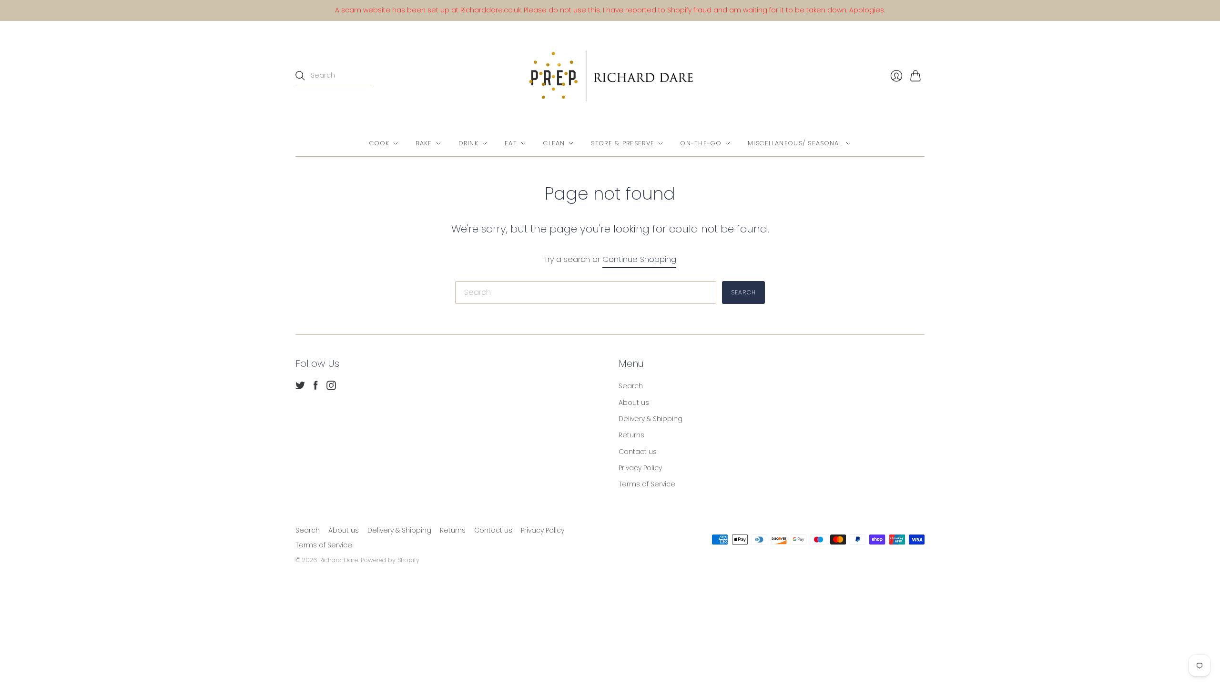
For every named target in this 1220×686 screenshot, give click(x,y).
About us (634, 402)
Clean (554, 143)
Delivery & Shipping (650, 419)
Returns (631, 435)
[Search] (300, 76)
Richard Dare (338, 560)
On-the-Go (701, 143)
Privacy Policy (640, 468)
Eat (511, 143)
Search (631, 386)
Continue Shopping (639, 259)
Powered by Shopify (390, 560)
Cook (379, 143)
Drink (468, 143)
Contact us (638, 451)
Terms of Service (647, 484)
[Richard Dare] (610, 76)
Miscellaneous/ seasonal (795, 143)
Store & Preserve (622, 143)
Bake (424, 143)
